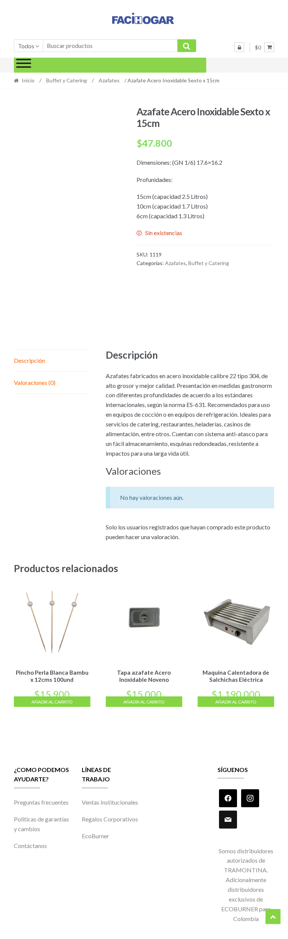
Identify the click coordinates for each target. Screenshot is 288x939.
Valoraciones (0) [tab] (35, 382)
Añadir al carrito (52, 702)
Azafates (109, 80)
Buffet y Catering (66, 80)
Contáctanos (30, 845)
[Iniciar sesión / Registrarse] (239, 47)
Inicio (28, 80)
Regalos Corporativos (110, 819)
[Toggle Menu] (23, 65)
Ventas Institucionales (110, 802)
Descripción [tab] (29, 360)
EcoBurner (95, 835)
